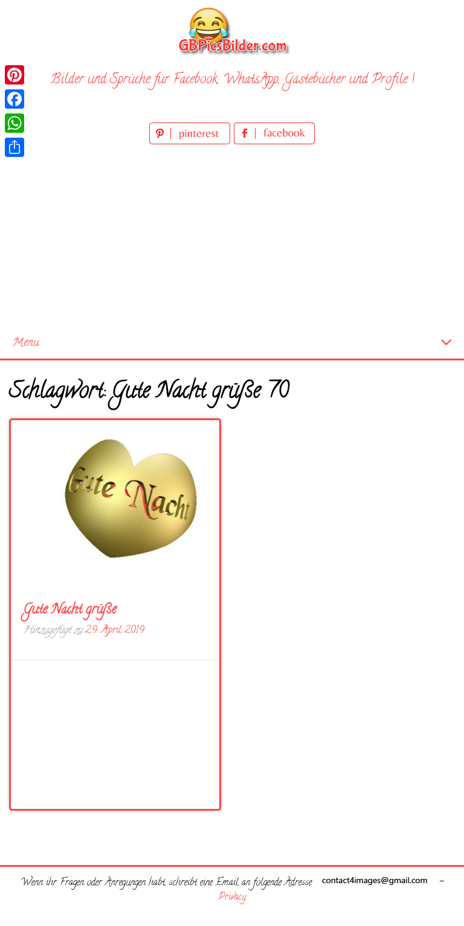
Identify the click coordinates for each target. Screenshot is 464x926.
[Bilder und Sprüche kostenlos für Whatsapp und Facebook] (232, 30)
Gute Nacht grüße (70, 610)
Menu (25, 343)
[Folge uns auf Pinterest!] (191, 142)
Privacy (232, 897)
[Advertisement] (232, 237)
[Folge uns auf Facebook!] (274, 142)
